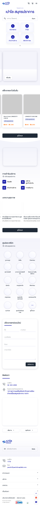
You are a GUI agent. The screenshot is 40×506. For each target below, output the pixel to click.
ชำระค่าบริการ (11, 188)
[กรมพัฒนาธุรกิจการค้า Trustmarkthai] (27, 502)
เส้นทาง (10, 430)
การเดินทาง (29, 188)
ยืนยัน (33, 449)
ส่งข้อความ (31, 364)
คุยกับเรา (28, 430)
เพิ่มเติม (8, 77)
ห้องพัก (9, 181)
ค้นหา (33, 18)
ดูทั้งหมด (20, 135)
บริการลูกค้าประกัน (30, 182)
